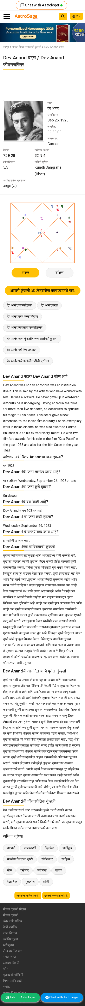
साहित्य (65, 859)
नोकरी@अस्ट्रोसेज (14, 993)
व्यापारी (11, 848)
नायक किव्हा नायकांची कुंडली (26, 47)
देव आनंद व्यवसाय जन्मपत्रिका (24, 327)
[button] (6, 32)
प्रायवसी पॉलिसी (13, 975)
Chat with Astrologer (40, 5)
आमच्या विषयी (11, 963)
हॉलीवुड (67, 848)
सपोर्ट (6, 987)
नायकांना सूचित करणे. (28, 895)
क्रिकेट (49, 848)
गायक (58, 870)
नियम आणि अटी (12, 981)
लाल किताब (10, 933)
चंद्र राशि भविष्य (12, 921)
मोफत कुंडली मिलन (14, 909)
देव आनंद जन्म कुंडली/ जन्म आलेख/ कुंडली (32, 339)
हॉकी (46, 882)
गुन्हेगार (24, 870)
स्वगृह (6, 47)
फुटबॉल (30, 882)
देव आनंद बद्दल (49, 305)
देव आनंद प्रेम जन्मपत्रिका (22, 316)
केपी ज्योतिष (10, 927)
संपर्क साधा (9, 957)
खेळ (9, 870)
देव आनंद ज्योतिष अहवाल (21, 350)
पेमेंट (5, 969)
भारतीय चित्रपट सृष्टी (20, 859)
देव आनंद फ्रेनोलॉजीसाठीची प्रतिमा (28, 361)
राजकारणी (30, 848)
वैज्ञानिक (12, 882)
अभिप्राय (8, 945)
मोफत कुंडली (10, 915)
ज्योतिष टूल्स (10, 939)
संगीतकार (47, 859)
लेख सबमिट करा (12, 951)
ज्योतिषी (42, 870)
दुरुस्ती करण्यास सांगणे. (56, 895)
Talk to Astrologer (22, 997)
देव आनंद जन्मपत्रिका (19, 305)
